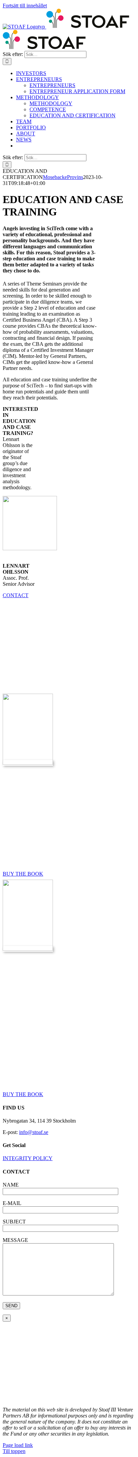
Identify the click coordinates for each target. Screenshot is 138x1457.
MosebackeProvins (63, 177)
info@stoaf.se (33, 1132)
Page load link (18, 1445)
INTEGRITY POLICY (28, 1158)
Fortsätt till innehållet (25, 5)
